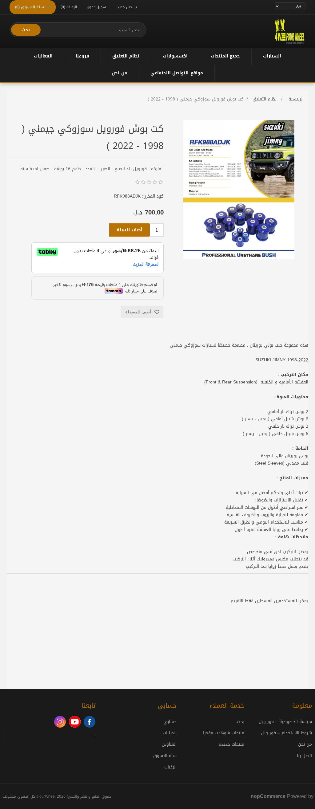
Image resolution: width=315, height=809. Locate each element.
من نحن (119, 73)
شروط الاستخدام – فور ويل (286, 733)
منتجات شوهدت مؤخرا (223, 733)
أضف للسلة (129, 230)
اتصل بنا (304, 756)
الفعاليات (43, 56)
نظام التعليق (126, 56)
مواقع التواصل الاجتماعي (176, 73)
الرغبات (170, 767)
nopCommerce (268, 796)
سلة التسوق (165, 756)
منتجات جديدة (231, 744)
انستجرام (60, 722)
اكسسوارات (175, 56)
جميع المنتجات (225, 56)
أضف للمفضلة (138, 311)
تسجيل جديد (127, 7)
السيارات (272, 56)
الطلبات (170, 733)
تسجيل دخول (97, 7)
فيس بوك (89, 722)
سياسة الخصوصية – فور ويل (285, 721)
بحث (26, 30)
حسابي (170, 721)
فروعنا (82, 56)
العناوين (169, 744)
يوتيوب (75, 722)
